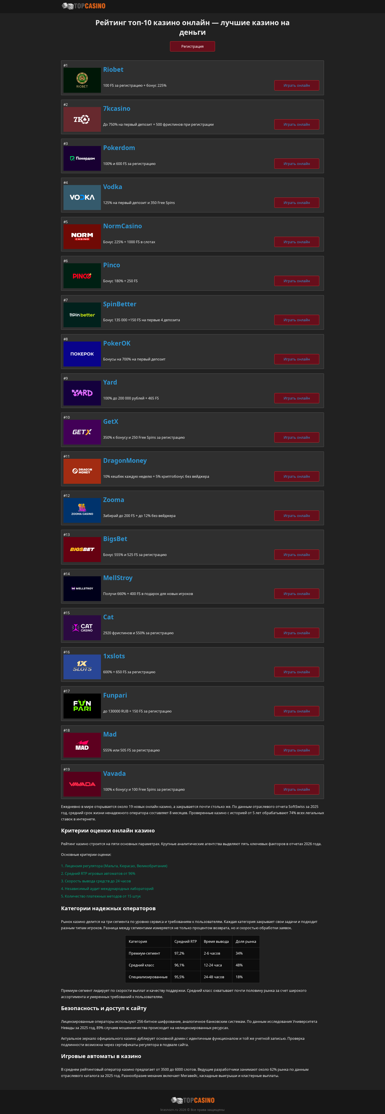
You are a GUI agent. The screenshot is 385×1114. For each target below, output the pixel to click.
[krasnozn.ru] (83, 6)
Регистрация (192, 46)
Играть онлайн (297, 85)
